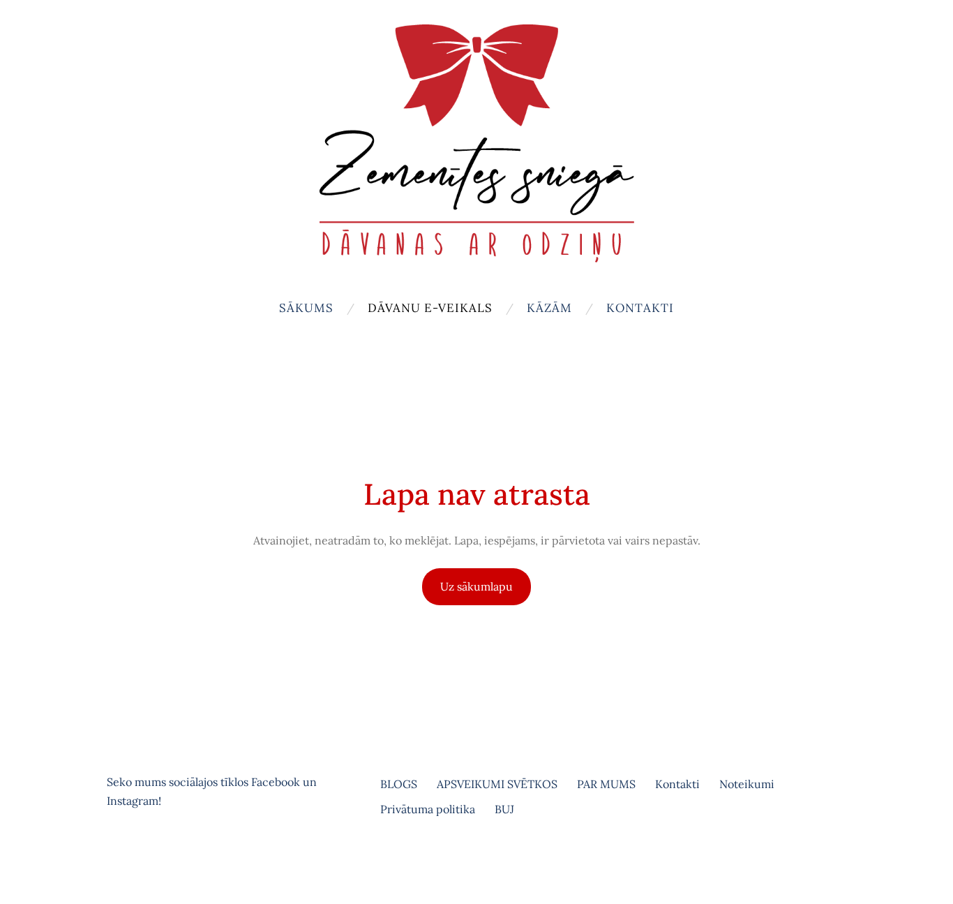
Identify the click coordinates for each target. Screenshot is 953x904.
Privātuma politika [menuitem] (427, 809)
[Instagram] (151, 858)
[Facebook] (121, 858)
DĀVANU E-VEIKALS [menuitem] (430, 308)
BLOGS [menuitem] (398, 784)
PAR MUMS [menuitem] (606, 784)
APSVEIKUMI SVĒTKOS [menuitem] (497, 784)
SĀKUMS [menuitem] (306, 308)
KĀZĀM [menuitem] (549, 308)
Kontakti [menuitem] (640, 308)
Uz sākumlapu (476, 586)
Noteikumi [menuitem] (746, 784)
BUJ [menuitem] (504, 809)
